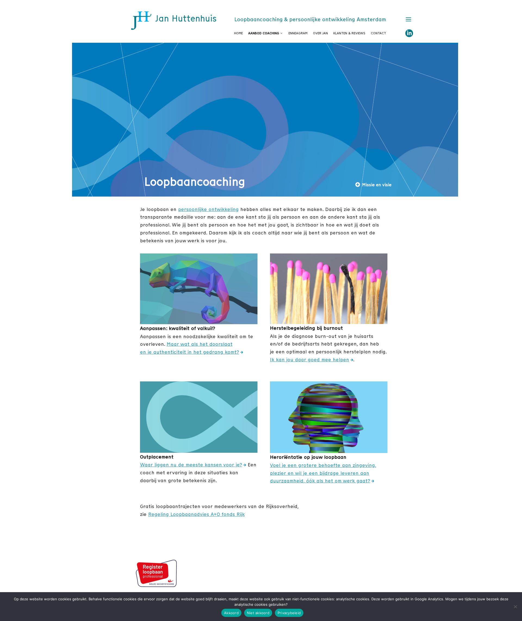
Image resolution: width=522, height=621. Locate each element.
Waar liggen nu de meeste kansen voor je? (191, 464)
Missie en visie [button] (376, 185)
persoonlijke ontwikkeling (208, 209)
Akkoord (231, 613)
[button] (407, 19)
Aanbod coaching (263, 33)
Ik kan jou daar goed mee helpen (309, 359)
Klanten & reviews (349, 33)
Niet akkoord (258, 613)
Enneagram (297, 33)
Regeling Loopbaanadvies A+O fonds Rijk (196, 514)
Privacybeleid (289, 613)
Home (238, 33)
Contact (378, 33)
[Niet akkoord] (515, 606)
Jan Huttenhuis (186, 19)
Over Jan (320, 33)
